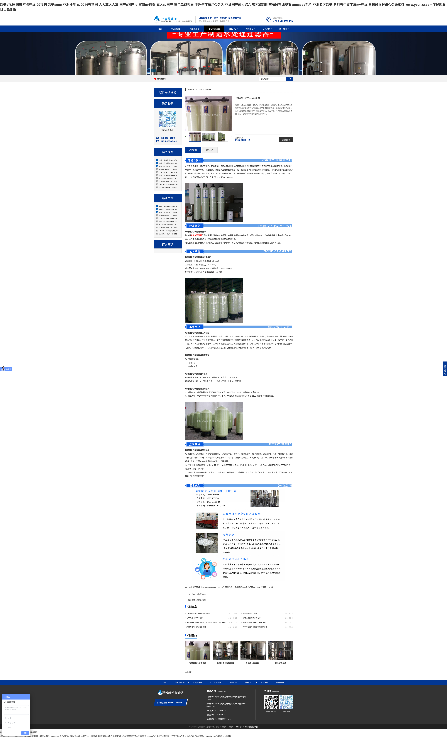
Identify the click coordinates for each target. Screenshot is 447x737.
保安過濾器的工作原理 (194, 618)
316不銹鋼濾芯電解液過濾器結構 (198, 613)
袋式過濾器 (176, 28)
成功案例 (266, 28)
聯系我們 (209, 150)
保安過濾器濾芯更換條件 (252, 618)
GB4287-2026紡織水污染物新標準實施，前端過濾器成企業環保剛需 (168, 184)
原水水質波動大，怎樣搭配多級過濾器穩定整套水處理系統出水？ (168, 166)
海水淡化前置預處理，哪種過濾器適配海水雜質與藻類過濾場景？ (168, 163)
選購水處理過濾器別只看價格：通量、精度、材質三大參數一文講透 (168, 175)
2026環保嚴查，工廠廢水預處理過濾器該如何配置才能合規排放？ (168, 169)
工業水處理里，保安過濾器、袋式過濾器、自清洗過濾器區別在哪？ (168, 172)
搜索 (289, 79)
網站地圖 (254, 727)
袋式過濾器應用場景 (250, 613)
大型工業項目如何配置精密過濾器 (255, 627)
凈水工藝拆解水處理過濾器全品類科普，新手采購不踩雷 (168, 160)
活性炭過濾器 (214, 28)
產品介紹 (193, 150)
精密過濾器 (194, 28)
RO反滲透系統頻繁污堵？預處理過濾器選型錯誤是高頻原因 (168, 178)
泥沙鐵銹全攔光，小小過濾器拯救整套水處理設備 (168, 187)
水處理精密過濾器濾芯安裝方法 (254, 622)
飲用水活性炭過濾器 (199, 594)
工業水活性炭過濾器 (199, 600)
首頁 (160, 28)
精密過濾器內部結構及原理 (196, 627)
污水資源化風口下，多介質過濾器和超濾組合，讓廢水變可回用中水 (168, 181)
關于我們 (283, 28)
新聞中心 (249, 28)
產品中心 (233, 28)
